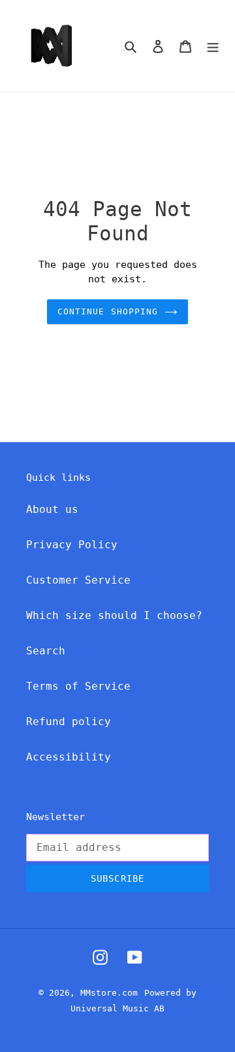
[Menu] (213, 45)
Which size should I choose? (114, 615)
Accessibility (68, 757)
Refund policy (68, 721)
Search (45, 651)
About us (52, 509)
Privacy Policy (72, 544)
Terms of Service (78, 686)
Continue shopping (107, 311)
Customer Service (78, 580)
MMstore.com (109, 993)
